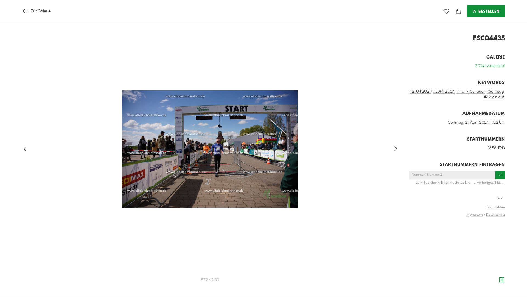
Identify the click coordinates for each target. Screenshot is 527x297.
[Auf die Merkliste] (446, 11)
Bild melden (496, 207)
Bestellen (488, 11)
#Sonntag (495, 92)
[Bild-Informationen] (501, 280)
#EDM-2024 (444, 92)
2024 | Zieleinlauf (490, 66)
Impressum (474, 214)
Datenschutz (495, 214)
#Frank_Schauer (470, 92)
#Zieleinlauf (494, 97)
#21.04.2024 (420, 92)
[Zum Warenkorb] (458, 11)
